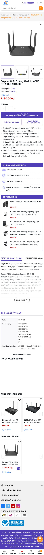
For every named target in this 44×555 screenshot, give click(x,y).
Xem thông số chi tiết (21, 354)
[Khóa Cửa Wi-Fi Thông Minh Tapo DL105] (5, 203)
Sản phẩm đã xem (10, 436)
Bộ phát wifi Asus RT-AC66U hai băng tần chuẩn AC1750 (10, 421)
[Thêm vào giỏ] (18, 468)
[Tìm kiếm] (41, 8)
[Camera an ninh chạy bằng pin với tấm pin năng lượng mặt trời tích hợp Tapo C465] (5, 233)
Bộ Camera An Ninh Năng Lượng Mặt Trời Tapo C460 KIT (24, 223)
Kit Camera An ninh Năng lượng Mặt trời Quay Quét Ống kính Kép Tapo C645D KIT (24, 243)
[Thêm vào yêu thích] (41, 24)
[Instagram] (18, 506)
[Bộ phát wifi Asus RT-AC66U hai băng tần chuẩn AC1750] (11, 408)
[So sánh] (5, 95)
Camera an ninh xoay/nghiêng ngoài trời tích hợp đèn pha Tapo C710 (24, 213)
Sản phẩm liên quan (11, 394)
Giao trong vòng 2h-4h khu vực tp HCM (22, 115)
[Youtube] (13, 506)
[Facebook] (3, 506)
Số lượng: (4, 104)
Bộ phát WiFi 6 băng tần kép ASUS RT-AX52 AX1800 (11, 463)
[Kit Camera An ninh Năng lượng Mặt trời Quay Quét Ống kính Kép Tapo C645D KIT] (5, 244)
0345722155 (29, 3)
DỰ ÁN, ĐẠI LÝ (33, 122)
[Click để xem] (22, 43)
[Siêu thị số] (11, 3)
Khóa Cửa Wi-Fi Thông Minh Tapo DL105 (25, 202)
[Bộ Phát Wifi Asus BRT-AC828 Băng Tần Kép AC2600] (33, 408)
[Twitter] (8, 506)
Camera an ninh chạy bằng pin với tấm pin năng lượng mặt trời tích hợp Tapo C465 (25, 233)
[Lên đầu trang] (40, 545)
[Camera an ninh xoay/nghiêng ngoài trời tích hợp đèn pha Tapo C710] (5, 213)
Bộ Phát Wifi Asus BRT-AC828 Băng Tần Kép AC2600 (32, 421)
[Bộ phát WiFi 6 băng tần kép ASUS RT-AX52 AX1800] (11, 450)
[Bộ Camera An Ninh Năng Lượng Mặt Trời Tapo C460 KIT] (5, 224)
